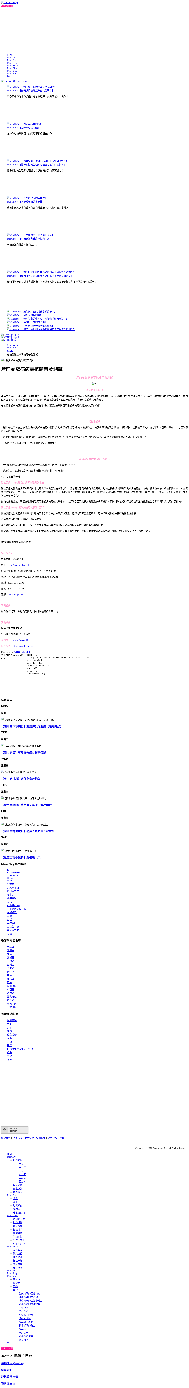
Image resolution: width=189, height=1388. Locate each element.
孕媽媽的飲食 (26, 1315)
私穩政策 (41, 1138)
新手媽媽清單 (26, 1336)
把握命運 (17, 1260)
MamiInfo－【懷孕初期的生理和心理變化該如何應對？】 (36, 164)
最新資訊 (17, 1226)
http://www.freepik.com (24, 646)
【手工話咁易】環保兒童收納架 (20, 778)
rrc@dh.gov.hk (16, 594)
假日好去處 (13, 891)
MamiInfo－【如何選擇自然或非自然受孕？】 (30, 90)
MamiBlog (12, 68)
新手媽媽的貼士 (27, 1325)
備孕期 (10, 351)
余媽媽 (10, 884)
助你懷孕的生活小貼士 (31, 1300)
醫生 (15, 1202)
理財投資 (17, 1268)
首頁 (9, 54)
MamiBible (12, 65)
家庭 (9, 902)
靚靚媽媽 (17, 1236)
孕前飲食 (23, 1311)
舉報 (62, 1138)
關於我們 (6, 1138)
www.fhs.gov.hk (20, 640)
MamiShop (12, 71)
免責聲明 (30, 1138)
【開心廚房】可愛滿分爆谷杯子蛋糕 (23, 752)
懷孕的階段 (25, 1318)
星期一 (22, 1164)
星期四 (22, 1174)
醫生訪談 (17, 1188)
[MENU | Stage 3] (10, 340)
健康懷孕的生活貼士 (29, 1297)
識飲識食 (17, 1229)
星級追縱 (17, 1222)
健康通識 (17, 1257)
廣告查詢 (52, 1138)
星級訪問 (17, 1185)
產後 (15, 1286)
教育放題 (17, 1264)
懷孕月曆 (23, 1340)
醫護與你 (17, 1233)
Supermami (12, 345)
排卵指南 (23, 1308)
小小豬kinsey (13, 905)
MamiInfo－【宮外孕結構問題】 (23, 127)
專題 (15, 1290)
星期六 (22, 1181)
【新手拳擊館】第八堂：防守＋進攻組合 (26, 805)
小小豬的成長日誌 (16, 909)
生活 (9, 919)
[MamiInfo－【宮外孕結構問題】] (24, 124)
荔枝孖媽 (12, 923)
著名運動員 (19, 1212)
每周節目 (17, 1160)
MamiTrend (12, 63)
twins (9, 880)
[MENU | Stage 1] (10, 334)
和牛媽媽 (12, 898)
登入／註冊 (7, 6)
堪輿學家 (17, 1205)
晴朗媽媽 (12, 912)
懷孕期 (16, 1283)
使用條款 (17, 1138)
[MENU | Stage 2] (10, 337)
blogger (10, 878)
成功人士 (17, 1209)
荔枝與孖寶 (13, 926)
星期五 (22, 1178)
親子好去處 (13, 930)
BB (8, 870)
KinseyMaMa (13, 872)
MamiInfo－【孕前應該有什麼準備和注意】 (29, 238)
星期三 (22, 1171)
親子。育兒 (19, 1244)
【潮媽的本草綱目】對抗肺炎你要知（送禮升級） (32, 726)
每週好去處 (19, 1219)
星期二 (22, 1167)
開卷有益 (17, 1250)
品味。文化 (19, 1240)
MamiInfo (11, 73)
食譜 (9, 934)
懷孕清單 (23, 1329)
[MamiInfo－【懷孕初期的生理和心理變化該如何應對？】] (37, 161)
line (8, 76)
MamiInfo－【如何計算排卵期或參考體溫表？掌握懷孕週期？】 (40, 276)
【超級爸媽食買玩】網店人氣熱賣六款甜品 (27, 831)
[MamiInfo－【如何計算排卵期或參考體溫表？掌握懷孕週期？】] (41, 272)
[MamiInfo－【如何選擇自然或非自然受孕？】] (32, 87)
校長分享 (17, 1192)
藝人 (15, 1198)
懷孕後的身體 (26, 1322)
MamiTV (11, 57)
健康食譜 (17, 1253)
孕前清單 (23, 1332)
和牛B (10, 894)
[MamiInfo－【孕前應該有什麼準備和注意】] (30, 235)
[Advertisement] (94, 29)
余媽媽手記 (13, 887)
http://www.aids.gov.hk (20, 565)
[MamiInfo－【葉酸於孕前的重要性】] (27, 198)
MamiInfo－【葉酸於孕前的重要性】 (26, 201)
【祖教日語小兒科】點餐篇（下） (22, 857)
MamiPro (11, 60)
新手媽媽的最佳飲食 (29, 1304)
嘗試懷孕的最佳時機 (29, 1293)
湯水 (9, 916)
